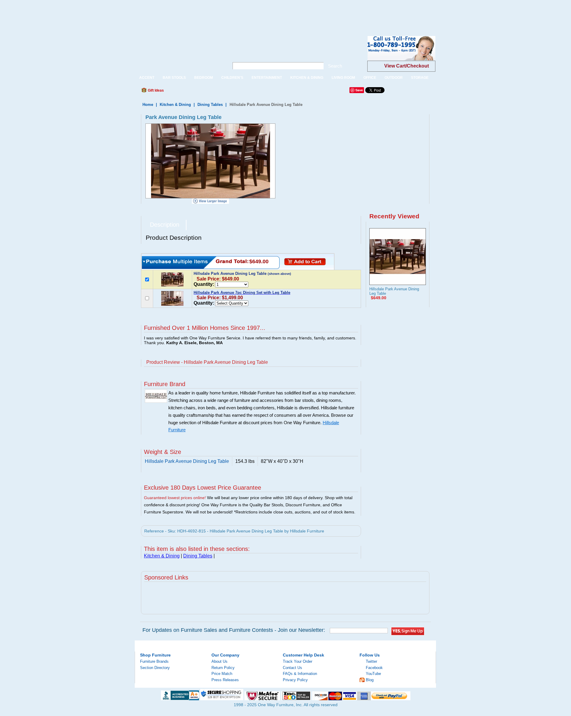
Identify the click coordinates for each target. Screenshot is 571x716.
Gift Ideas (155, 90)
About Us (219, 661)
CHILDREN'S (232, 78)
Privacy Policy (295, 680)
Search (335, 65)
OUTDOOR (394, 78)
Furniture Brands (154, 661)
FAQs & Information (300, 673)
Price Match (221, 673)
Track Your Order (297, 661)
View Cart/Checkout (406, 65)
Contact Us (292, 667)
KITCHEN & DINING (306, 78)
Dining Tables (210, 104)
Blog (370, 680)
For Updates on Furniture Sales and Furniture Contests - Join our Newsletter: (233, 630)
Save (359, 90)
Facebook (374, 667)
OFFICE (369, 78)
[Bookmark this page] (182, 92)
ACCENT (146, 78)
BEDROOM (203, 78)
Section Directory (155, 667)
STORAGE (420, 78)
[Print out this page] (212, 92)
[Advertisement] (108, 13)
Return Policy (223, 667)
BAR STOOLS (174, 78)
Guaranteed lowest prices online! (175, 497)
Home (147, 104)
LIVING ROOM (343, 78)
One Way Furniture (179, 53)
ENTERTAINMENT (267, 78)
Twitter (371, 661)
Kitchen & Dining (175, 104)
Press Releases (225, 680)
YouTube (373, 673)
